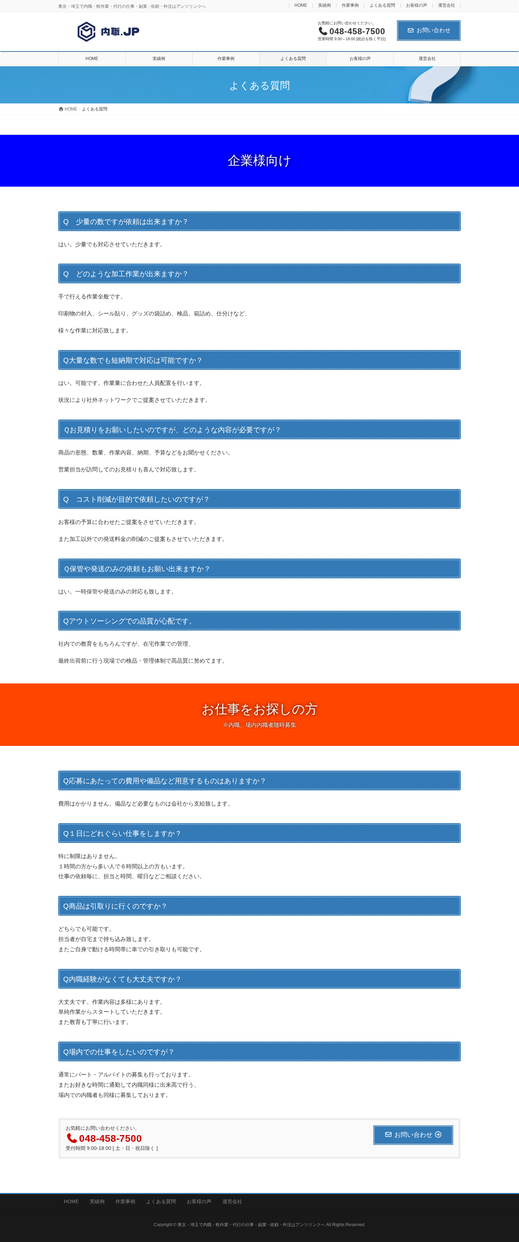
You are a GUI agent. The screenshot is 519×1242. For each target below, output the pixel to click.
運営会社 (446, 5)
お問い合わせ (434, 30)
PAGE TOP (500, 1198)
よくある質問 (382, 5)
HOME (300, 5)
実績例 (324, 5)
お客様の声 (416, 5)
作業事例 (350, 5)
